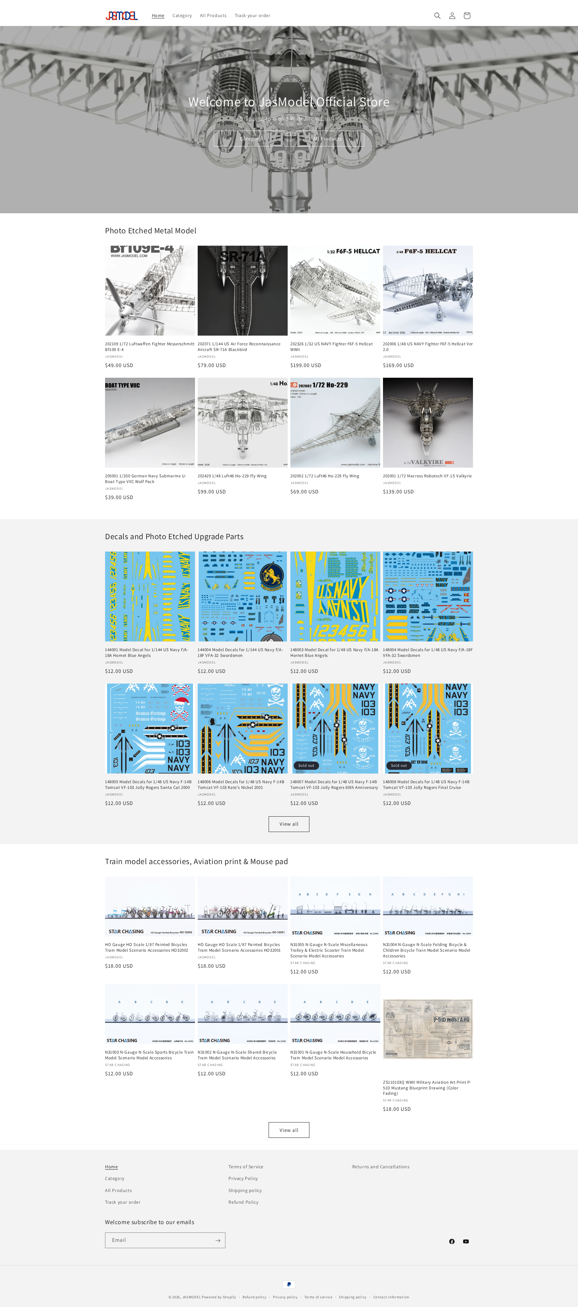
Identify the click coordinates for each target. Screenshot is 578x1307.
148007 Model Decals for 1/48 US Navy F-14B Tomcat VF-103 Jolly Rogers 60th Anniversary (334, 784)
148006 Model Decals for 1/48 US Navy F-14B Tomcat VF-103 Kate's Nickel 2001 (241, 784)
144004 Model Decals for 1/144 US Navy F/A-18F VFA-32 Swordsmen (240, 652)
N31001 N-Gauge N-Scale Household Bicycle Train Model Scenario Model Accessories (333, 1055)
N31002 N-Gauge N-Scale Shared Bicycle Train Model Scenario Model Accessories (237, 1055)
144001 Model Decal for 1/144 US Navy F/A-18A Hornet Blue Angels (147, 652)
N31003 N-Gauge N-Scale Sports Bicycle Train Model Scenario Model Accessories (149, 1055)
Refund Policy (243, 1202)
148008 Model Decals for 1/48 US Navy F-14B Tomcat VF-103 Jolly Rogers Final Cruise (426, 784)
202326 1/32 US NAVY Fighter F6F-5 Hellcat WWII (331, 346)
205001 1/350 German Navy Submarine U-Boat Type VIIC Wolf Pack (145, 478)
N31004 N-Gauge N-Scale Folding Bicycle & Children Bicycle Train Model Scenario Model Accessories (426, 950)
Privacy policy (285, 1296)
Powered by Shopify (219, 1297)
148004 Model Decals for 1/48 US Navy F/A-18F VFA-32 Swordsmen (428, 652)
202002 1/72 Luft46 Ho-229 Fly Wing (324, 476)
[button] (437, 15)
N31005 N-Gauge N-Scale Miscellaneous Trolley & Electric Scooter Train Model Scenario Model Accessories (329, 950)
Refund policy (254, 1296)
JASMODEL (191, 1297)
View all (289, 824)
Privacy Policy (243, 1179)
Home (111, 1167)
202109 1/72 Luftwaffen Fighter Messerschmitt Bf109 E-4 (149, 346)
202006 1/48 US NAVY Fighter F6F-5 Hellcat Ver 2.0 (428, 346)
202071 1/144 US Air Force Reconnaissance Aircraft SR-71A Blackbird (239, 346)
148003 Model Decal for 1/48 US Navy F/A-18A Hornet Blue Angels (334, 652)
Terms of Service (246, 1167)
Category (251, 138)
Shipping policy (245, 1190)
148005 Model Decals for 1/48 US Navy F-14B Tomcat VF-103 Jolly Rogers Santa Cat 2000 (148, 784)
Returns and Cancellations (381, 1167)
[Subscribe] (217, 1241)
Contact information (391, 1296)
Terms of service (318, 1296)
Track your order (123, 1202)
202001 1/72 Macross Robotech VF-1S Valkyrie (427, 476)
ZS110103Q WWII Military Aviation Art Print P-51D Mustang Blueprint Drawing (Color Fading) (427, 1088)
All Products (327, 138)
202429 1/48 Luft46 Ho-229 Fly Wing (232, 476)
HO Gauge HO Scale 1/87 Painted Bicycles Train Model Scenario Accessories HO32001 (239, 947)
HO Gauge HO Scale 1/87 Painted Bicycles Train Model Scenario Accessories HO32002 (146, 947)
